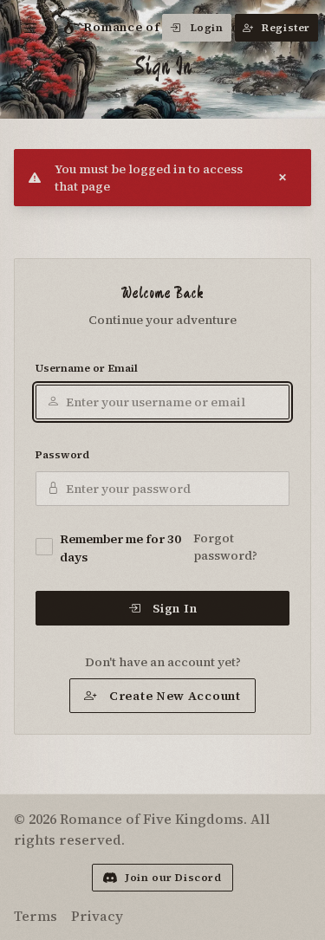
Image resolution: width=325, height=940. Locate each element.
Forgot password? (225, 546)
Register (286, 28)
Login (207, 28)
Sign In (175, 608)
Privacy (97, 915)
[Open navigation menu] (31, 27)
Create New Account (175, 695)
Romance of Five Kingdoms (170, 27)
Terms (35, 915)
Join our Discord (173, 878)
